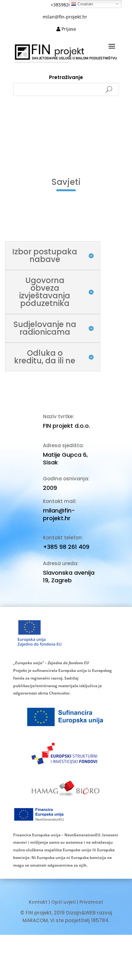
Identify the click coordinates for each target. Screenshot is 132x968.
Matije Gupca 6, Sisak (65, 458)
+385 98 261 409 (66, 547)
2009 (50, 488)
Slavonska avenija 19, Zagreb (69, 576)
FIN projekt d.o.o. (66, 426)
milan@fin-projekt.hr (59, 514)
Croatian (84, 4)
